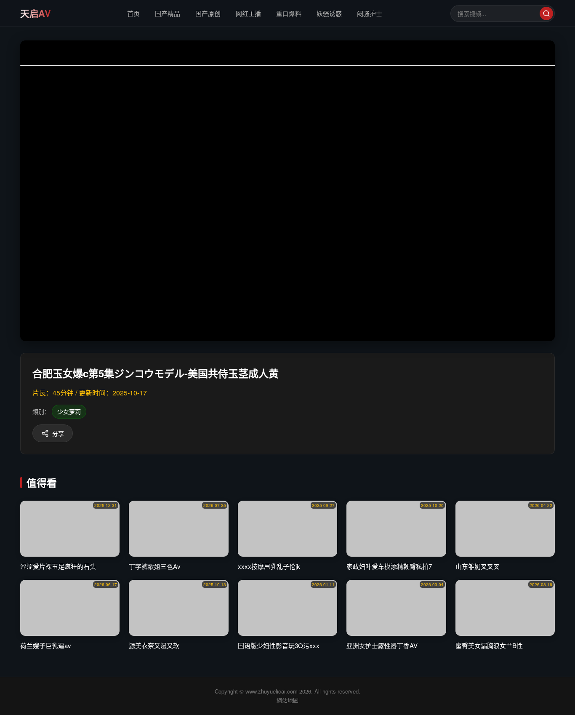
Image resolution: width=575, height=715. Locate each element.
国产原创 (208, 13)
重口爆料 (288, 13)
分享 (58, 433)
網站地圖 (287, 700)
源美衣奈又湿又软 (154, 645)
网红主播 (248, 13)
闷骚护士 (369, 13)
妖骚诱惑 (329, 13)
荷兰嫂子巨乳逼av (45, 645)
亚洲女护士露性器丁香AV (382, 645)
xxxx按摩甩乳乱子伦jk (269, 566)
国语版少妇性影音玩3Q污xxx (278, 645)
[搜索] (546, 13)
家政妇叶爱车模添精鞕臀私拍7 (389, 566)
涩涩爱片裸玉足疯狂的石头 (58, 566)
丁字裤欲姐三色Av (155, 566)
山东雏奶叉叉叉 (477, 566)
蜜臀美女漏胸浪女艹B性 (489, 645)
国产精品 (167, 13)
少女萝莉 (69, 411)
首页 (133, 13)
